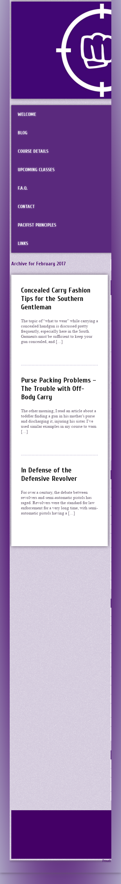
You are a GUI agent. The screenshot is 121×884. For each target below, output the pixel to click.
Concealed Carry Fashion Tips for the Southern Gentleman (55, 298)
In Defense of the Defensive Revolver (49, 474)
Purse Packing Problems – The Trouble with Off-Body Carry (58, 388)
